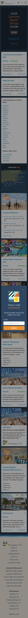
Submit (14, 328)
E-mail (5, 319)
